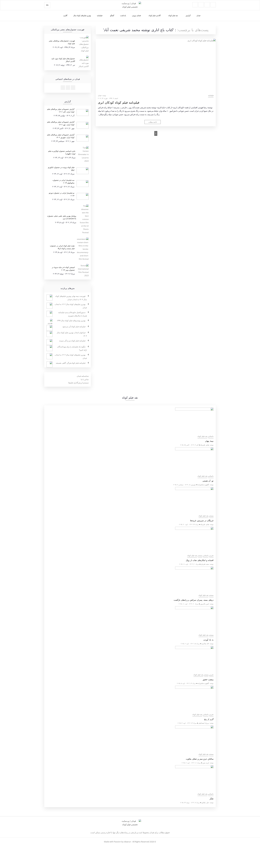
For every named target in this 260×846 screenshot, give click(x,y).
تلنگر (212, 799)
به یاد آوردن (208, 640)
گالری (65, 15)
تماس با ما (85, 379)
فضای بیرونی (136, 15)
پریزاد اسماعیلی (203, 723)
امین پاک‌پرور (204, 604)
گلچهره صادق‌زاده (203, 485)
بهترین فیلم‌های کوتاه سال (82, 15)
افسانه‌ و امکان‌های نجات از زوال (200, 560)
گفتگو (112, 15)
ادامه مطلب (152, 122)
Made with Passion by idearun (117, 841)
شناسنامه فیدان (83, 376)
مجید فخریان (205, 564)
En (47, 5)
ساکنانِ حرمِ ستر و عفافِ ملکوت (200, 759)
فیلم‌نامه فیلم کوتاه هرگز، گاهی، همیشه (70, 363)
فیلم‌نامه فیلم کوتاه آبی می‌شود (73, 326)
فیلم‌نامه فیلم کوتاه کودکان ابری (118, 102)
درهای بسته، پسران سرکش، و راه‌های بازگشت (194, 600)
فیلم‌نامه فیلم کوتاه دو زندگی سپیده (72, 340)
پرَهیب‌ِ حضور (208, 679)
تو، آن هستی (208, 481)
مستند (211, 516)
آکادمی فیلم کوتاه (155, 15)
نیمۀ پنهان (209, 441)
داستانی (211, 436)
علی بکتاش (205, 802)
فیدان (198, 15)
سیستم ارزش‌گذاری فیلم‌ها (78, 382)
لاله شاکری (205, 644)
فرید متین (206, 763)
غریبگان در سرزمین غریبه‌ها (202, 520)
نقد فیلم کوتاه (173, 15)
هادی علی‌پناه (205, 445)
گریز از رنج (209, 719)
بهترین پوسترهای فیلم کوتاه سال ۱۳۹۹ (71, 320)
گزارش (188, 15)
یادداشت (123, 15)
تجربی (211, 555)
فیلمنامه (99, 15)
